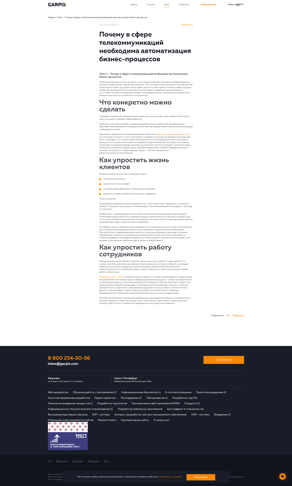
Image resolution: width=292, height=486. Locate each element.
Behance (61, 461)
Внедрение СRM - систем (111, 277)
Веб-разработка (58, 392)
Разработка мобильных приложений (140, 409)
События (184, 4)
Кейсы (134, 4)
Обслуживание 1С (157, 398)
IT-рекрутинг (161, 420)
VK (228, 315)
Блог (166, 4)
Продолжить (200, 477)
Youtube (77, 461)
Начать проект (224, 360)
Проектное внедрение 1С (211, 392)
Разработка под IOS (185, 398)
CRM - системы (200, 414)
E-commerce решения (178, 392)
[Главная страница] (57, 4)
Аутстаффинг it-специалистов (185, 409)
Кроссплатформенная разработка (69, 398)
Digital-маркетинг (105, 398)
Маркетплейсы (107, 420)
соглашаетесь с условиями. (170, 477)
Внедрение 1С (222, 414)
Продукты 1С (192, 403)
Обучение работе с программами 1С (95, 392)
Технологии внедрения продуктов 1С (70, 403)
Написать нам (208, 4)
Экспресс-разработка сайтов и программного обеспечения (150, 414)
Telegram (238, 315)
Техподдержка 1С (131, 398)
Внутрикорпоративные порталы (68, 414)
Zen (106, 461)
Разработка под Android (112, 403)
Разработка (187, 25)
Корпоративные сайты (135, 420)
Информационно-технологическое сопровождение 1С (80, 409)
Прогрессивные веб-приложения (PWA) (156, 403)
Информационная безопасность (141, 392)
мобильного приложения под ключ (173, 134)
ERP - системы (101, 414)
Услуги (151, 4)
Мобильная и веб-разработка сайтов (70, 420)
